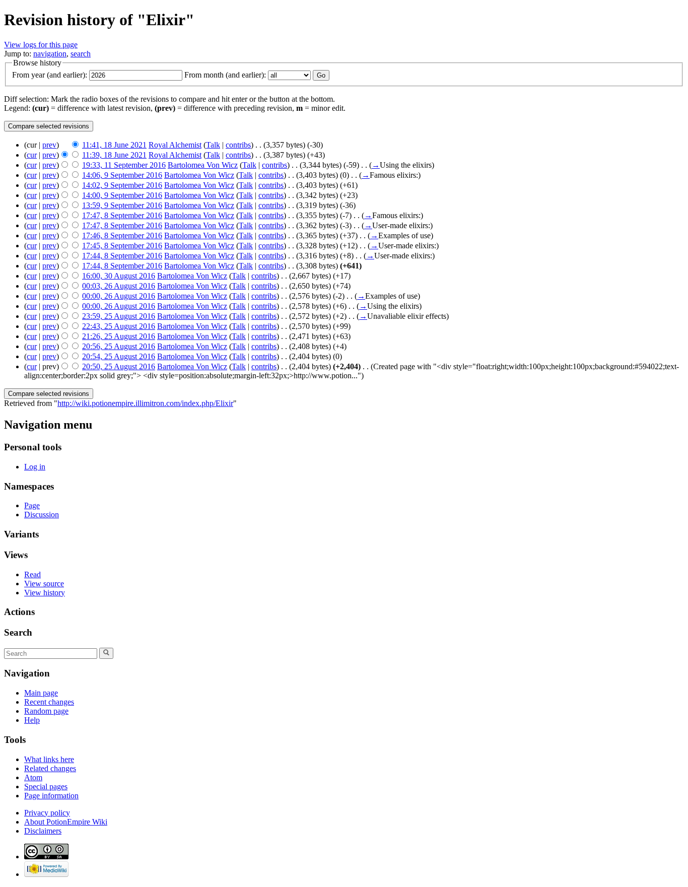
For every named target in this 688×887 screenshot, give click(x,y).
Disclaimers (42, 831)
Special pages (45, 786)
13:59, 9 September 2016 (122, 205)
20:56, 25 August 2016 (118, 346)
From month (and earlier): (225, 75)
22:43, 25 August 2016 (118, 326)
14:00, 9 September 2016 (122, 195)
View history (44, 592)
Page (32, 505)
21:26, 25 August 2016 (118, 336)
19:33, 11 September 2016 (124, 165)
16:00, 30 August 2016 (118, 275)
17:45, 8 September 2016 (122, 245)
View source (44, 583)
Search (18, 632)
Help (32, 720)
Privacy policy (47, 812)
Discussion (41, 514)
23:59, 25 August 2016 (118, 316)
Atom (33, 777)
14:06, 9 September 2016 (122, 175)
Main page (41, 693)
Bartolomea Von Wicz (203, 165)
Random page (46, 711)
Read (32, 574)
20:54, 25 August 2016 (118, 356)
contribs (238, 145)
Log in (34, 466)
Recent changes (49, 702)
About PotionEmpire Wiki (65, 821)
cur (32, 155)
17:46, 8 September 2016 (122, 235)
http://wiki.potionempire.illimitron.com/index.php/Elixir (145, 403)
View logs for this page (41, 44)
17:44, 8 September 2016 (122, 255)
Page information (51, 795)
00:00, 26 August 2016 (118, 296)
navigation (49, 53)
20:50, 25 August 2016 (118, 366)
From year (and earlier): (49, 75)
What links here (49, 759)
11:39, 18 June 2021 (114, 155)
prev (49, 145)
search (81, 53)
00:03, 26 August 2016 (118, 286)
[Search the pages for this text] (106, 653)
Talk (213, 145)
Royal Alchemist (175, 145)
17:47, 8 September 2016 (122, 215)
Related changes (50, 768)
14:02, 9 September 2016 (122, 185)
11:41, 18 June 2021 (114, 145)
